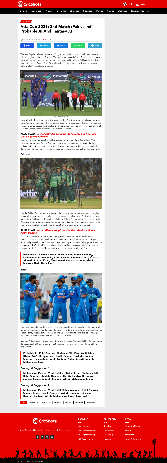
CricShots (25, 40)
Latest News (109, 430)
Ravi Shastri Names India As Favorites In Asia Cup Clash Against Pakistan (58, 135)
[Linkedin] (52, 437)
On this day (108, 434)
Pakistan (68, 403)
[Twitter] (42, 437)
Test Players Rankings (87, 430)
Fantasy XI (46, 403)
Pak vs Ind (57, 403)
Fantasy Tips (26, 21)
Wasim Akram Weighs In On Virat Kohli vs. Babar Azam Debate (57, 231)
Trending (107, 426)
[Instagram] (47, 437)
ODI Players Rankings (87, 434)
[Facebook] (37, 437)
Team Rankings (84, 426)
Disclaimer (129, 434)
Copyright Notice (132, 426)
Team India (91, 403)
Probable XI (79, 403)
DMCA (128, 430)
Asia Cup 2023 (34, 403)
